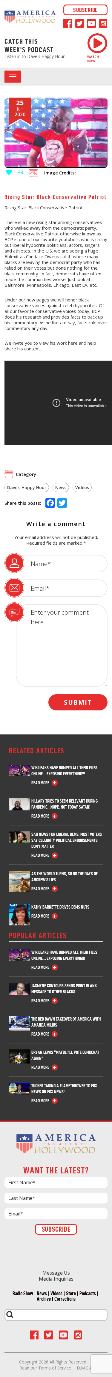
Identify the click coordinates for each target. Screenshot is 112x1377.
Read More (40, 782)
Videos (82, 487)
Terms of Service (54, 1368)
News (60, 487)
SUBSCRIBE (85, 10)
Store (71, 1293)
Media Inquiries (56, 1279)
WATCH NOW (93, 59)
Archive (44, 1299)
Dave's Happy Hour (26, 487)
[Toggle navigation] (12, 77)
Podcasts (87, 1293)
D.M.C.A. (85, 1368)
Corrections (65, 1299)
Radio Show (23, 1293)
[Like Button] (8, 172)
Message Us (56, 1273)
